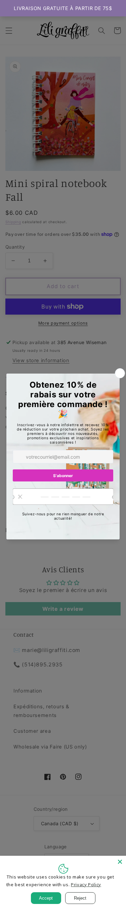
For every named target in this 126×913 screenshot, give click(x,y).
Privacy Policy (86, 885)
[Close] (120, 861)
